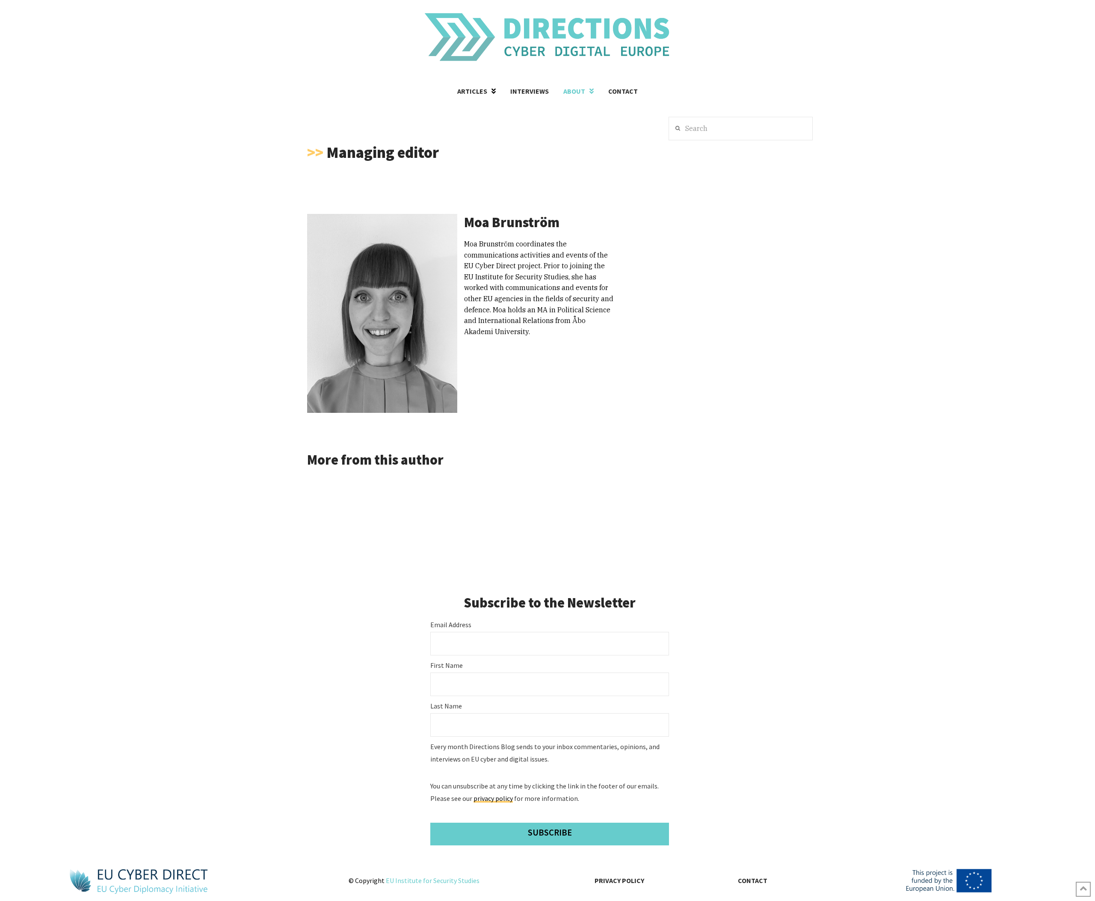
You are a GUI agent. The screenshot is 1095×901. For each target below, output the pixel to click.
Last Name (446, 706)
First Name (446, 665)
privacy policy (493, 798)
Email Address (450, 624)
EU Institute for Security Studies (432, 880)
